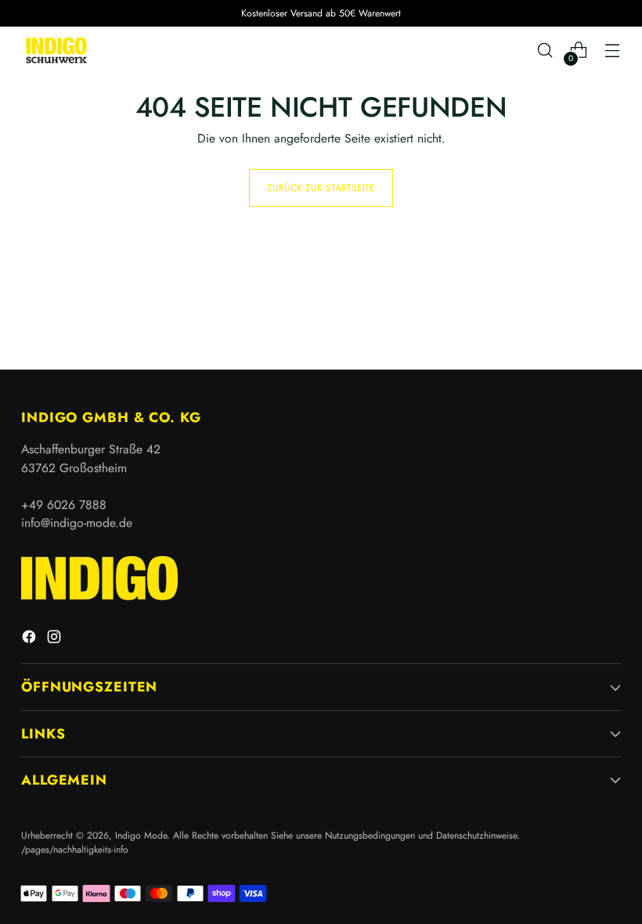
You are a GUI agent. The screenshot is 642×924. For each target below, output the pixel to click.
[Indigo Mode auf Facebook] (30, 639)
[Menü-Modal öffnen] (613, 50)
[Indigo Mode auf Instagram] (55, 639)
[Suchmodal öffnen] (545, 50)
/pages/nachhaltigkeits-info (74, 850)
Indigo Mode (141, 835)
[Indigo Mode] (56, 50)
